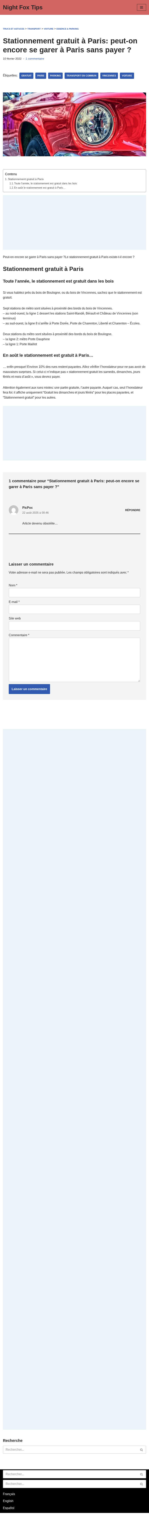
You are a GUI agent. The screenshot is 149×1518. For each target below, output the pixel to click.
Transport (34, 29)
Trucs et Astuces (13, 29)
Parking (55, 75)
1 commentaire (35, 58)
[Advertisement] (74, 222)
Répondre (132, 510)
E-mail (14, 602)
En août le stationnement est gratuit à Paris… (40, 187)
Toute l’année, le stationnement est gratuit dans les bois (45, 183)
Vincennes (109, 75)
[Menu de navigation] (141, 7)
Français (9, 1494)
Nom (13, 585)
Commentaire (19, 635)
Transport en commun (81, 75)
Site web (15, 618)
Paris (40, 75)
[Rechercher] (141, 1450)
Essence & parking (67, 29)
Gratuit (26, 75)
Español (8, 1508)
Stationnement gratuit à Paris (26, 179)
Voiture (48, 29)
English (8, 1501)
